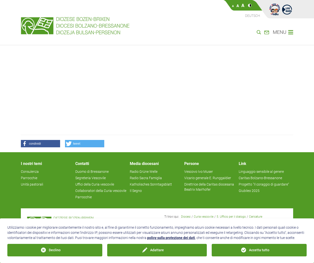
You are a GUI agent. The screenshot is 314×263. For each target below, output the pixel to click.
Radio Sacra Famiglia (146, 178)
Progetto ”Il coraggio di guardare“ (264, 184)
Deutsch (252, 16)
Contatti (82, 163)
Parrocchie (29, 178)
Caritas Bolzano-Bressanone (260, 178)
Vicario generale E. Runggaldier (207, 178)
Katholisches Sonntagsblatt (151, 184)
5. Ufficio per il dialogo (231, 216)
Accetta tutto (259, 250)
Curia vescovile (203, 216)
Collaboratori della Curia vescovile (100, 191)
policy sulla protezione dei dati (171, 238)
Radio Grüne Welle (143, 172)
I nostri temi (31, 163)
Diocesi (186, 216)
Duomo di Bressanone (92, 172)
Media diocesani (144, 163)
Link (242, 163)
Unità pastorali (32, 184)
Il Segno (136, 191)
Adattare (157, 250)
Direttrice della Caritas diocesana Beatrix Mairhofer (209, 186)
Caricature (255, 216)
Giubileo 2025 (249, 191)
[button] (40, 143)
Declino (55, 250)
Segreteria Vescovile (90, 178)
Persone (191, 163)
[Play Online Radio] (287, 9)
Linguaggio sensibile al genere (261, 172)
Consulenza (30, 172)
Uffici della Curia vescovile (94, 184)
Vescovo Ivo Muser (198, 172)
